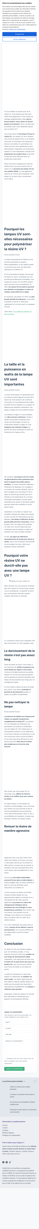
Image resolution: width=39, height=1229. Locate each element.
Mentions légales (8, 1133)
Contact (5, 1128)
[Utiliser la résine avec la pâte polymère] (5, 1088)
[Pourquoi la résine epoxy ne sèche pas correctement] (5, 1111)
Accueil (4, 1125)
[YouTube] (7, 1162)
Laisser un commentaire (14, 1069)
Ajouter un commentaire (14, 1041)
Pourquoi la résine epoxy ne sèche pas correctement (23, 1111)
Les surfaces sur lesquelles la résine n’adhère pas (22, 1103)
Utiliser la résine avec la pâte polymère (20, 1088)
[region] (19, 21)
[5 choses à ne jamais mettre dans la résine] (5, 1096)
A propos (5, 1130)
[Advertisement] (19, 88)
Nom (8, 1022)
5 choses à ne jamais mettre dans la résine (22, 1095)
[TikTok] (10, 1162)
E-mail (8, 1028)
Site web (9, 1034)
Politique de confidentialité (17, 29)
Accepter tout (19, 34)
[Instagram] (3, 1162)
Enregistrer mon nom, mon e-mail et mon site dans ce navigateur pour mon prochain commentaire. (19, 1061)
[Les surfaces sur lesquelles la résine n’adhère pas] (5, 1103)
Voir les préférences (19, 39)
